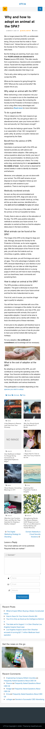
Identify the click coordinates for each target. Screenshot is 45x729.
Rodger (9, 688)
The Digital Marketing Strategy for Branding (12, 534)
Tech (28, 421)
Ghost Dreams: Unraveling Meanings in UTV (12, 489)
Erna (8, 694)
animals (16, 395)
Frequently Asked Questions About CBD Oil (20, 680)
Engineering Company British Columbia (21, 678)
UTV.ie (22, 3)
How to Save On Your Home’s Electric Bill (21, 616)
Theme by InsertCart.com (32, 726)
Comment (11, 555)
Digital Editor (26, 30)
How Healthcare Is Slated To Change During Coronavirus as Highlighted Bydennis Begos (12, 457)
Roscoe (9, 683)
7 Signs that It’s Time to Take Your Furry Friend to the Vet (32, 455)
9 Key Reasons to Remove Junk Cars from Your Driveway (12, 425)
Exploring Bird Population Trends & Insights (30, 490)
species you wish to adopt (13, 389)
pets (23, 395)
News (35, 30)
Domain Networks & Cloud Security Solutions (33, 534)
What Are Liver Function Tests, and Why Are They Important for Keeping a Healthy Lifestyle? (12, 521)
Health (10, 451)
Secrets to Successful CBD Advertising (29, 699)
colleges (9, 699)
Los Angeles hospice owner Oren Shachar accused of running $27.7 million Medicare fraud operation (21, 632)
